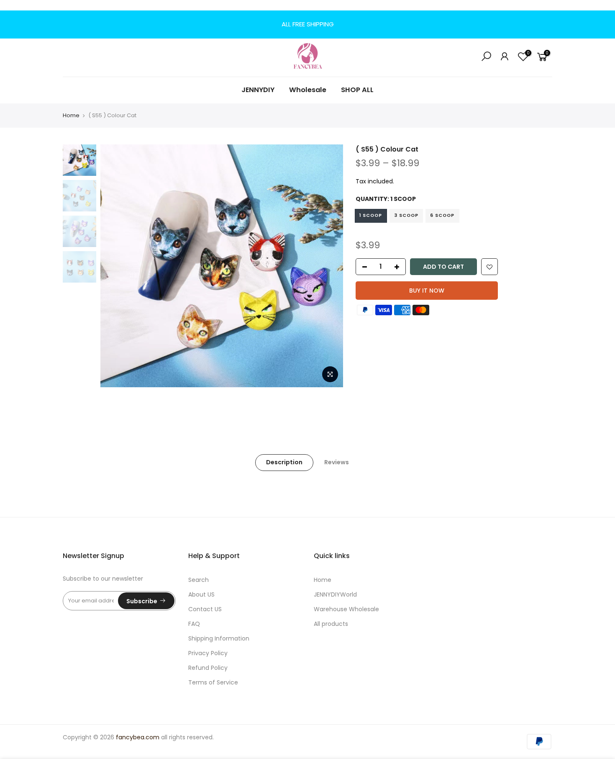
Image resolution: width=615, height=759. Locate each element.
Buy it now (426, 290)
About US (201, 594)
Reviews (336, 462)
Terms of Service (213, 682)
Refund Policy (208, 668)
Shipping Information (218, 638)
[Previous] (115, 266)
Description (284, 462)
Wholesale (307, 90)
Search (198, 580)
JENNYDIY (257, 90)
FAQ (194, 624)
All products (331, 624)
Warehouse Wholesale (346, 609)
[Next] (328, 266)
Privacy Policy (208, 653)
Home (71, 115)
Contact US (205, 609)
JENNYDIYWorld (335, 594)
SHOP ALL (357, 90)
